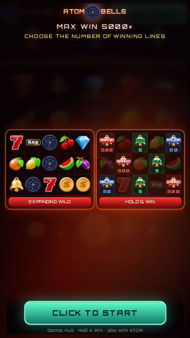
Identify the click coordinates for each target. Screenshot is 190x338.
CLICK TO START (95, 313)
